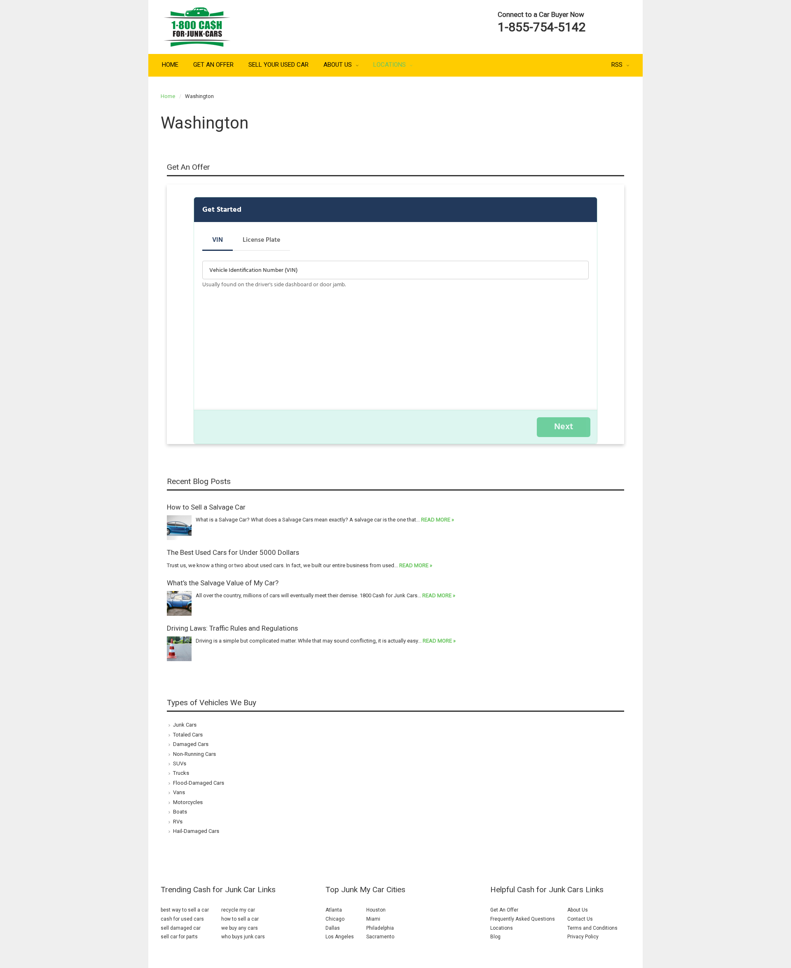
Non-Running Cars (194, 754)
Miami (373, 919)
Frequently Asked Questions (522, 919)
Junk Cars (185, 725)
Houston (376, 910)
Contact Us (580, 919)
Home (170, 64)
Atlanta (333, 910)
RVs (178, 821)
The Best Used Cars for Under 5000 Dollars (233, 552)
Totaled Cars (188, 735)
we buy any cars (239, 928)
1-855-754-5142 (542, 27)
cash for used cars (182, 919)
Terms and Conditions (592, 928)
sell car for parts (179, 937)
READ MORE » (437, 520)
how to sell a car (240, 919)
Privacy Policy (583, 937)
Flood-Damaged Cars (198, 783)
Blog (495, 937)
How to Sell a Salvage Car (206, 507)
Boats (180, 812)
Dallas (332, 928)
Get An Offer (213, 64)
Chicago (334, 919)
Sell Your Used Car (278, 64)
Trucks (181, 773)
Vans (179, 792)
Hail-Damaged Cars (196, 831)
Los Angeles (339, 937)
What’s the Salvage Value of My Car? (222, 583)
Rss (617, 64)
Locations (390, 64)
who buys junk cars (243, 937)
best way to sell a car (185, 910)
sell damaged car (181, 928)
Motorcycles (188, 802)
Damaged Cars (190, 744)
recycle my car (238, 910)
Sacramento (380, 937)
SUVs (179, 763)
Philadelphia (380, 928)
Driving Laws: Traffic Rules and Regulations (232, 628)
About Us (338, 64)
